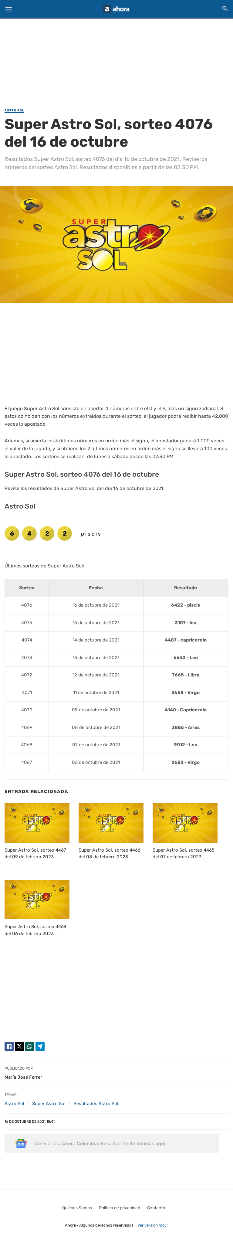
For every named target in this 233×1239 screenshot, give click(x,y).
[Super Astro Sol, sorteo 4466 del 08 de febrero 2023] (111, 822)
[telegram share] (40, 1046)
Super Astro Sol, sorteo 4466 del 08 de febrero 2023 (109, 853)
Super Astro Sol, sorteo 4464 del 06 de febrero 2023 (35, 930)
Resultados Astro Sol (95, 1103)
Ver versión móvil (152, 1225)
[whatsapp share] (29, 1046)
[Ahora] (116, 9)
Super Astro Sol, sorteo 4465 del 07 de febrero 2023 (183, 853)
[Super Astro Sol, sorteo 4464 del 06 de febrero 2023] (37, 899)
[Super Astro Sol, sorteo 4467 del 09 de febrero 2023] (37, 822)
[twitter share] (19, 1046)
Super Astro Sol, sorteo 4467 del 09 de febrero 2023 (35, 853)
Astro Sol (14, 110)
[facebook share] (9, 1046)
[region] (116, 59)
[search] (224, 8)
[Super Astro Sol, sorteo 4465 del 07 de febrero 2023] (185, 822)
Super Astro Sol (49, 1103)
